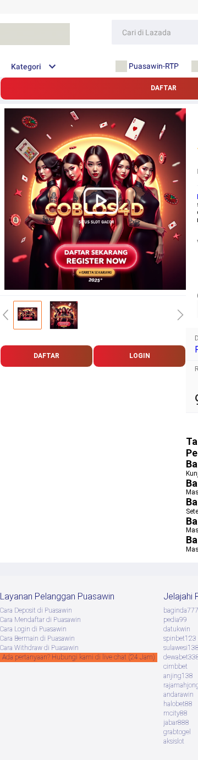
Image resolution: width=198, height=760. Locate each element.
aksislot (173, 741)
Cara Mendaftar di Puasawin (40, 620)
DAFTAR (46, 356)
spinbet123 (179, 638)
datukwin (176, 629)
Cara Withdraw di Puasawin (39, 648)
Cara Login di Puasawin (33, 629)
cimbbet (175, 666)
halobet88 (178, 704)
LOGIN (139, 356)
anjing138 (178, 676)
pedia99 (175, 620)
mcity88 (175, 713)
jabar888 (176, 722)
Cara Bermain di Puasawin (37, 638)
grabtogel (177, 732)
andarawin (178, 694)
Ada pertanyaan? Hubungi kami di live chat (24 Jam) (78, 657)
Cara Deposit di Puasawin (36, 610)
